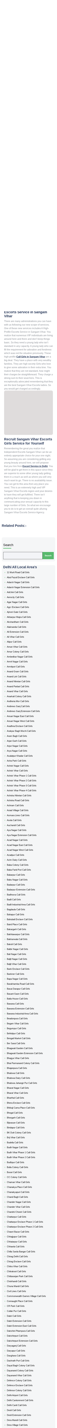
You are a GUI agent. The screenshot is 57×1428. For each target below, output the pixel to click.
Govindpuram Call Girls (22, 1396)
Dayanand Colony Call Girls (23, 1052)
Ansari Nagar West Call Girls (24, 624)
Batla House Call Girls (21, 807)
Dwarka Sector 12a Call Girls (24, 1160)
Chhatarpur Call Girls (21, 967)
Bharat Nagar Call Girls (22, 866)
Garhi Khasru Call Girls (22, 1330)
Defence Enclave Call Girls (23, 1062)
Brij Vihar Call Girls (20, 899)
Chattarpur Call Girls (21, 951)
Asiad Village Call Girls (22, 683)
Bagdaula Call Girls (20, 748)
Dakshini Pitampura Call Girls (24, 1026)
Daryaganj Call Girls (21, 1036)
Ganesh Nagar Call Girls (22, 1314)
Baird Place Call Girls (21, 758)
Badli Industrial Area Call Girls (24, 745)
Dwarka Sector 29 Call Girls (23, 1229)
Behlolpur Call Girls (20, 830)
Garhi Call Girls (19, 1324)
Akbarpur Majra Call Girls (22, 556)
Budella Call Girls (20, 902)
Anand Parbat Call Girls (22, 601)
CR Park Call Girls (20, 1010)
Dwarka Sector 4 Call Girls (23, 1235)
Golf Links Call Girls (20, 1383)
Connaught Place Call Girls (23, 1007)
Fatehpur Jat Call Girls (22, 1278)
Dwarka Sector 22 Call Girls (23, 1213)
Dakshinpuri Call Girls (21, 1030)
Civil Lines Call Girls (20, 1000)
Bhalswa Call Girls (20, 856)
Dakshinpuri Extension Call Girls (25, 1033)
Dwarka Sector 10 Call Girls (23, 1151)
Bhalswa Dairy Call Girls (22, 860)
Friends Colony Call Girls (22, 1288)
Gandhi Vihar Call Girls (22, 1311)
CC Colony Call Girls (21, 925)
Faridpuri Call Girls (20, 1268)
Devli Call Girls (19, 1095)
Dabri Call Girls (19, 1017)
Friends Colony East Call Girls (24, 1291)
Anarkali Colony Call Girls (23, 608)
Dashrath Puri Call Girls (22, 1046)
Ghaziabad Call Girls (21, 1353)
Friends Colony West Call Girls (24, 1294)
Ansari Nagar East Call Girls (23, 621)
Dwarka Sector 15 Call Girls (23, 1170)
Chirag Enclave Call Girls (22, 981)
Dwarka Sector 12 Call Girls (23, 1157)
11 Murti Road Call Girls (22, 526)
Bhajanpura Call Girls (21, 853)
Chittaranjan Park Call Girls (23, 990)
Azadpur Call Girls (20, 712)
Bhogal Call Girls (20, 883)
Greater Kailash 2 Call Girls (23, 1418)
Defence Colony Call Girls (23, 1059)
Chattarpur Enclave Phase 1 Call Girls (27, 954)
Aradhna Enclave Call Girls (23, 628)
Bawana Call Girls (20, 811)
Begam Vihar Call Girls (22, 824)
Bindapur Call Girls (20, 892)
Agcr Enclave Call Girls (22, 549)
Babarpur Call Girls (20, 726)
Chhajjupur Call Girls (21, 964)
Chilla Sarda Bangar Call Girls (24, 974)
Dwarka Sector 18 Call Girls (23, 1186)
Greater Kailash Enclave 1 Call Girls (26, 1422)
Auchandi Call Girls (20, 693)
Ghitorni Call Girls (20, 1363)
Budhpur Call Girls (20, 915)
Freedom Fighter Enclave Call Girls (26, 1281)
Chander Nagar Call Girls (23, 941)
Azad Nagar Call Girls (21, 703)
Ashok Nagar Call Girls (22, 654)
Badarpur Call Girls (20, 732)
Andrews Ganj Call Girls (22, 615)
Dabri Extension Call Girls (22, 1020)
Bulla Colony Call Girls (21, 918)
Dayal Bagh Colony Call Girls (24, 1049)
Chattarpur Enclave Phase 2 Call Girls (27, 958)
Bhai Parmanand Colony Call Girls (26, 850)
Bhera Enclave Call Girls (22, 876)
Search (15, 508)
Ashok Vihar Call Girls (21, 657)
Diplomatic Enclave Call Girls (24, 1131)
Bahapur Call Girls (20, 752)
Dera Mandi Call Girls (21, 1085)
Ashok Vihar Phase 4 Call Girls (24, 670)
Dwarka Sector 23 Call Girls (23, 1216)
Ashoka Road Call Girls (22, 677)
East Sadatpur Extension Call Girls (26, 1258)
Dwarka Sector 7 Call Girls (23, 1245)
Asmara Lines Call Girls (22, 686)
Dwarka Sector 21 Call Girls (23, 1209)
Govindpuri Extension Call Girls (24, 1402)
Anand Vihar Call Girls (21, 605)
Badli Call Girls (19, 742)
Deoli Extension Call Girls (22, 1082)
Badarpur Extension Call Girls (24, 735)
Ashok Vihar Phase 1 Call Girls (24, 660)
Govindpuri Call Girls (21, 1399)
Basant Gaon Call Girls (22, 804)
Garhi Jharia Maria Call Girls (23, 1327)
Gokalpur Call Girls (20, 1373)
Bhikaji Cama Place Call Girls (24, 879)
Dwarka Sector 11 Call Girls (23, 1154)
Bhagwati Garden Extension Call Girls (27, 843)
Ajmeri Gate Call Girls (21, 552)
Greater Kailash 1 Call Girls (23, 1415)
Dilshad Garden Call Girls (23, 1128)
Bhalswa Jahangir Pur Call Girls (25, 863)
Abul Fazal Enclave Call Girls (24, 530)
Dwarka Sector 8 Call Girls (23, 1249)
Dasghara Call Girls (21, 1043)
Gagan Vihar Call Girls (22, 1304)
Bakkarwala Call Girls (21, 768)
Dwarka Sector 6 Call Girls (23, 1242)
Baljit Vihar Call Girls (21, 784)
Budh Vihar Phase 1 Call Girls (24, 909)
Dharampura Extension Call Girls (25, 1111)
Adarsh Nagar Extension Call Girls (26, 536)
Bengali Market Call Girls (22, 834)
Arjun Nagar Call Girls (21, 641)
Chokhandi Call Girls (21, 994)
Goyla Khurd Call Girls (21, 1409)
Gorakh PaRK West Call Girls (24, 1392)
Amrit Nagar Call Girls (21, 585)
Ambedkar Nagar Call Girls (23, 582)
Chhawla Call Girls (20, 971)
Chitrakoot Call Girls (21, 987)
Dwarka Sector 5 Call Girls (23, 1239)
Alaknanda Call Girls (21, 562)
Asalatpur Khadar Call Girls (23, 647)
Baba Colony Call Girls (22, 719)
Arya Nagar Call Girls (21, 644)
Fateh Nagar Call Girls (22, 1271)
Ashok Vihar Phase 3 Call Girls (24, 667)
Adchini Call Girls (20, 539)
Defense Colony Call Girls (23, 1066)
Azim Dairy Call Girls (21, 716)
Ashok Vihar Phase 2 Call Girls (24, 664)
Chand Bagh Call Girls (22, 938)
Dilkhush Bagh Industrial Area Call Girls (27, 1124)
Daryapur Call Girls (20, 1039)
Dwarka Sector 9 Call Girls (23, 1252)
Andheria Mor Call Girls (22, 611)
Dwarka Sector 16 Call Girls (23, 1173)
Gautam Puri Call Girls (22, 1340)
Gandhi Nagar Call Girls (22, 1307)
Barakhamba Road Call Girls (24, 798)
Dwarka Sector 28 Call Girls (23, 1226)
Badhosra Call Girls (20, 739)
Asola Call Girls (19, 690)
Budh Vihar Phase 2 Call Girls (24, 912)
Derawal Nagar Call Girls (22, 1092)
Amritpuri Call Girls (20, 588)
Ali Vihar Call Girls (20, 569)
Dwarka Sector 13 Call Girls (23, 1164)
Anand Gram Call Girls (22, 592)
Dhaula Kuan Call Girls (22, 1115)
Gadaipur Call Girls (20, 1298)
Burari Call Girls (19, 922)
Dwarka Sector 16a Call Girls (24, 1177)
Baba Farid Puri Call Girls (22, 722)
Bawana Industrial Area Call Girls (25, 817)
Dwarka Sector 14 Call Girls (23, 1167)
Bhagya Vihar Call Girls (22, 847)
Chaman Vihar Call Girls (22, 928)
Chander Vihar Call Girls (22, 945)
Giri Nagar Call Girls (21, 1370)
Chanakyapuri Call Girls (22, 935)
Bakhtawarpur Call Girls (22, 765)
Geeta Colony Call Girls (22, 1343)
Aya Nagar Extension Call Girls (24, 699)
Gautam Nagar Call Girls (22, 1337)
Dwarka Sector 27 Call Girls (23, 1222)
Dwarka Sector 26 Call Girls (23, 1219)
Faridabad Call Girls (21, 1265)
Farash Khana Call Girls (22, 1262)
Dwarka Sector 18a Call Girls (24, 1190)
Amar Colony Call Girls (22, 579)
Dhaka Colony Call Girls (22, 1098)
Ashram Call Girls (20, 680)
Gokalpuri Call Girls (20, 1376)
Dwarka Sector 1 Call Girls (23, 1147)
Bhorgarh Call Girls (20, 886)
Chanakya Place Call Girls (23, 931)
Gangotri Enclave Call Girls (23, 1321)
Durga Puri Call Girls (21, 1137)
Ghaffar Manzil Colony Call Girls (25, 1350)
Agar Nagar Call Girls (21, 546)
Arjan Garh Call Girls (21, 637)
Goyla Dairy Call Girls (21, 1405)
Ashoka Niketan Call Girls (23, 673)
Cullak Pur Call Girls (20, 1013)
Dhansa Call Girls (20, 1105)
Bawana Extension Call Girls (24, 814)
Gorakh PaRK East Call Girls (23, 1389)
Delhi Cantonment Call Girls (24, 1072)
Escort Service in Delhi (23, 174)
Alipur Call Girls (19, 572)
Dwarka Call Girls (20, 1141)
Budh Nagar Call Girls (21, 905)
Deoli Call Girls (19, 1079)
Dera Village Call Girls (21, 1088)
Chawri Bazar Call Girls (22, 961)
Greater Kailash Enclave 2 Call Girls (26, 1425)
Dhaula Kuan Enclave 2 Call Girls (25, 1121)
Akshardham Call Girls (22, 559)
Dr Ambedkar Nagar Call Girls (24, 1134)
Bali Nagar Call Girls (21, 778)
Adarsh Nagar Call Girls (22, 533)
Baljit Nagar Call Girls (21, 781)
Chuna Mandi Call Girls (22, 997)
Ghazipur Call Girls (20, 1356)
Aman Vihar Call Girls (21, 575)
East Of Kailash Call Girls (22, 1255)
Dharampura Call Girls (22, 1108)
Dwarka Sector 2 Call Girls (23, 1203)
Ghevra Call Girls (20, 1360)
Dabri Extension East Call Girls (24, 1023)
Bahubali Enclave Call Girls (23, 755)
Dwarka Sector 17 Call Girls (23, 1183)
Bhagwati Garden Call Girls (23, 840)
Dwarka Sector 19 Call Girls (23, 1196)
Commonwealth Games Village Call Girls (28, 1003)
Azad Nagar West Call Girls (23, 709)
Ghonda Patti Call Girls (22, 1366)
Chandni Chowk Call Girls (23, 948)
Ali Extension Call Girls (21, 565)
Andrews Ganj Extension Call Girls (26, 618)
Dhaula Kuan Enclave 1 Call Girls (25, 1118)
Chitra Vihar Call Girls (21, 984)
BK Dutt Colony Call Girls (22, 896)
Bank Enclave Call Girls (22, 788)
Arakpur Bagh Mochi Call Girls (24, 631)
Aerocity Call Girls (20, 543)
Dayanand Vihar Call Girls (23, 1056)
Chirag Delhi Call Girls (21, 977)
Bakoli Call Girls (19, 771)
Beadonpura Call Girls (22, 820)
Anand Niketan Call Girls (22, 598)
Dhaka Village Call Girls (22, 1102)
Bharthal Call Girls (20, 873)
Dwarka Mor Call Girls (21, 1144)
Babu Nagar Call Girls (21, 729)
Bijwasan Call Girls (20, 889)
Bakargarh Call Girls (21, 762)
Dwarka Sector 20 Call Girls (23, 1206)
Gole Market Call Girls (21, 1379)
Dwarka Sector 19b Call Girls (24, 1199)
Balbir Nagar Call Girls (21, 775)
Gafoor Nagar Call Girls (22, 1301)
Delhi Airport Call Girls (21, 1069)
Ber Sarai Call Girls (20, 837)
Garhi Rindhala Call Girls (22, 1334)
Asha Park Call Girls (21, 650)
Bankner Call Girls (20, 791)
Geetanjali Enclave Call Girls (24, 1347)
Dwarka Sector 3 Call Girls (23, 1232)
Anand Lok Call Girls (21, 595)
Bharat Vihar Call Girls (21, 869)
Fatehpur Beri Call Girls (22, 1275)
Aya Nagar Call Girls (21, 696)
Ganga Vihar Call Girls (22, 1317)
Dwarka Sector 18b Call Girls (24, 1193)
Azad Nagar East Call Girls (23, 706)
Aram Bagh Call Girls (21, 634)
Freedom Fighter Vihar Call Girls (25, 1285)
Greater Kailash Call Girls (23, 1412)
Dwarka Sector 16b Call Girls (24, 1180)
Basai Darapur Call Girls (22, 801)
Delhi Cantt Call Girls (21, 1075)
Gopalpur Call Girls (20, 1386)
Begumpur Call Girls (21, 827)
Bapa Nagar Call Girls (21, 794)
